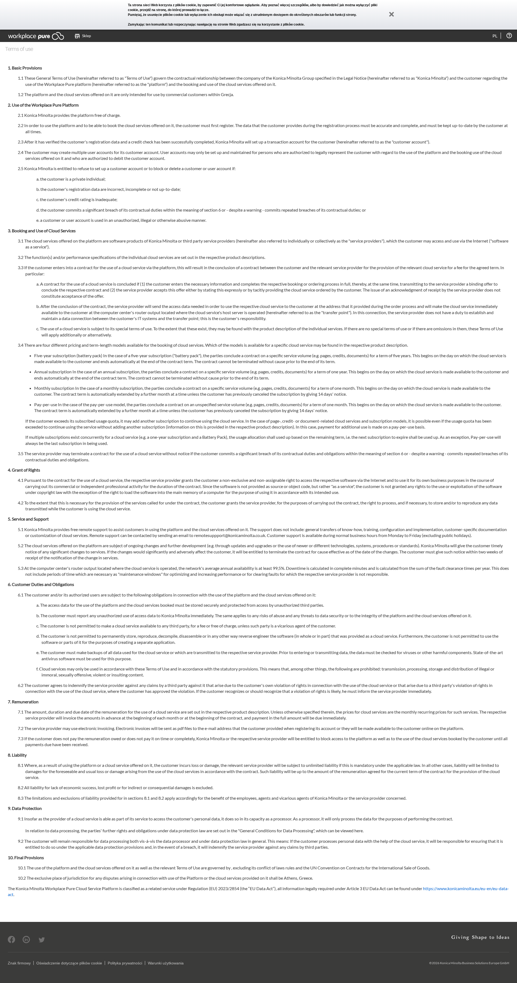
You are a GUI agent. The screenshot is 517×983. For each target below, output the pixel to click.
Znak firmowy (19, 963)
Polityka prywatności (125, 963)
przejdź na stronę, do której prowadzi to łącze (174, 10)
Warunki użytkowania (166, 963)
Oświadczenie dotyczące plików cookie (69, 963)
